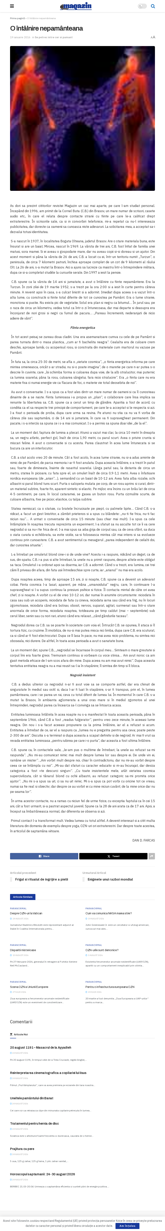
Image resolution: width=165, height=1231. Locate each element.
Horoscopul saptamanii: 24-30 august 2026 (42, 1174)
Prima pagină (17, 18)
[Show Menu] (12, 6)
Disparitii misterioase (23, 950)
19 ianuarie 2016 (20, 37)
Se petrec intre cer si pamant (54, 37)
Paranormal (18, 908)
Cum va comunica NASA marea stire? (109, 913)
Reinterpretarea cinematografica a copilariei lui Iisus (48, 1073)
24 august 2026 (20, 1053)
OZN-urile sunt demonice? (102, 950)
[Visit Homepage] (76, 6)
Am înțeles (127, 1226)
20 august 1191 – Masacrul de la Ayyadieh (40, 1047)
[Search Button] (153, 6)
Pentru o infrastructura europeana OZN (110, 986)
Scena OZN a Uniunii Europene (29, 986)
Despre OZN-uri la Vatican (26, 913)
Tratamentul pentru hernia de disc (34, 1123)
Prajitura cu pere (22, 1149)
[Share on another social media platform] (151, 856)
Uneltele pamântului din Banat (31, 1098)
